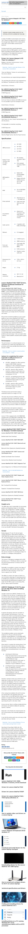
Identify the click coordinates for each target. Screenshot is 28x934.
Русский (3, 11)
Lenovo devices (6, 2)
